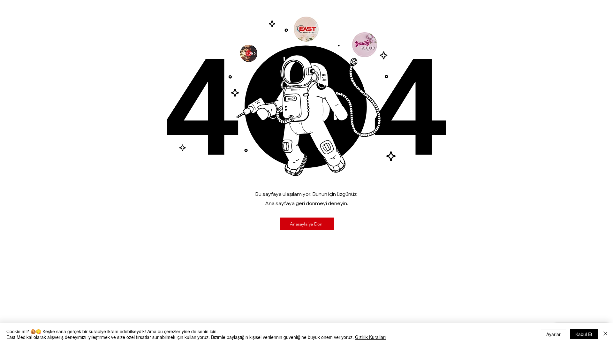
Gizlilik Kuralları (370, 337)
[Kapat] (605, 334)
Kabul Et (583, 334)
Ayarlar (553, 334)
